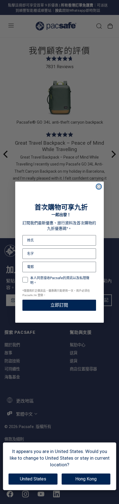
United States (33, 479)
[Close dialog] (99, 186)
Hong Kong (86, 479)
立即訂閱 (59, 305)
